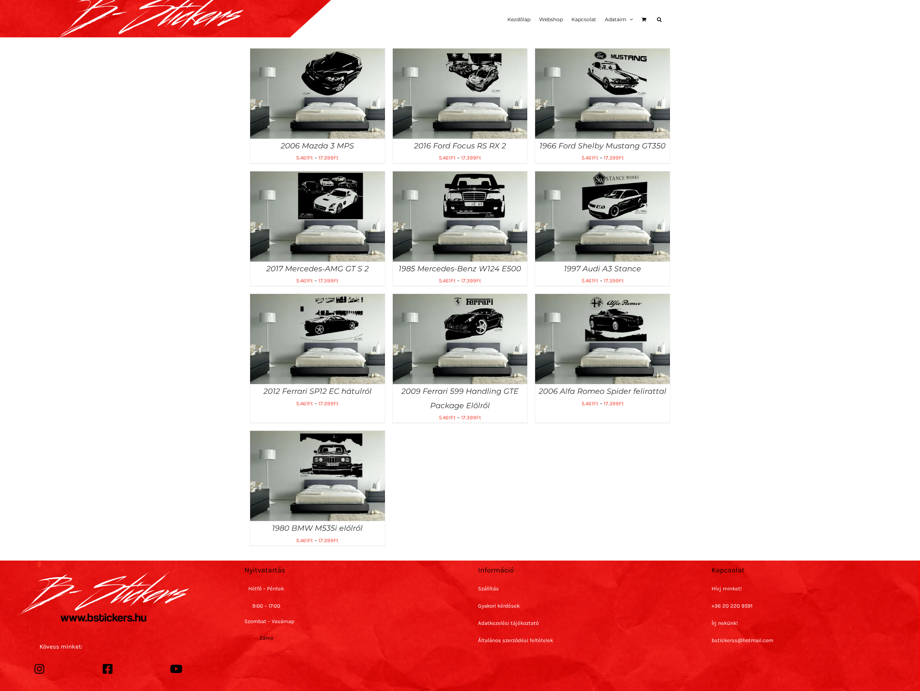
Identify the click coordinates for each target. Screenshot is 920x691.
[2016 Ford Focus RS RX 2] (460, 53)
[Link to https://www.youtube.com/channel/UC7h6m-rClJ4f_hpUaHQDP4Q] (176, 669)
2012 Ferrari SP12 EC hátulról (317, 391)
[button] (659, 19)
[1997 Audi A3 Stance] (602, 176)
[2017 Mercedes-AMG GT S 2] (317, 176)
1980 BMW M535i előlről (317, 528)
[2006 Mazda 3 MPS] (317, 53)
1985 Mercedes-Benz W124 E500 (460, 268)
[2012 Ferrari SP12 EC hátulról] (317, 299)
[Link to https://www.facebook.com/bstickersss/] (108, 669)
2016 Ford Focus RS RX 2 (460, 145)
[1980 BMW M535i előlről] (317, 436)
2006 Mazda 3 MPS (317, 145)
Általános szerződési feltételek (515, 640)
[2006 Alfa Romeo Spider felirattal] (602, 299)
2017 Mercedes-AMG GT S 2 (317, 268)
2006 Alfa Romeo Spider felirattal (602, 391)
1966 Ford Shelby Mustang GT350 (602, 145)
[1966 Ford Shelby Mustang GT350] (602, 53)
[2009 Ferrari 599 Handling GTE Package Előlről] (460, 299)
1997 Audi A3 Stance (602, 268)
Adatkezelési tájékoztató (508, 623)
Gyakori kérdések (499, 606)
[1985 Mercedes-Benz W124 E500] (460, 176)
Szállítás (488, 588)
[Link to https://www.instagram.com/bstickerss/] (39, 669)
